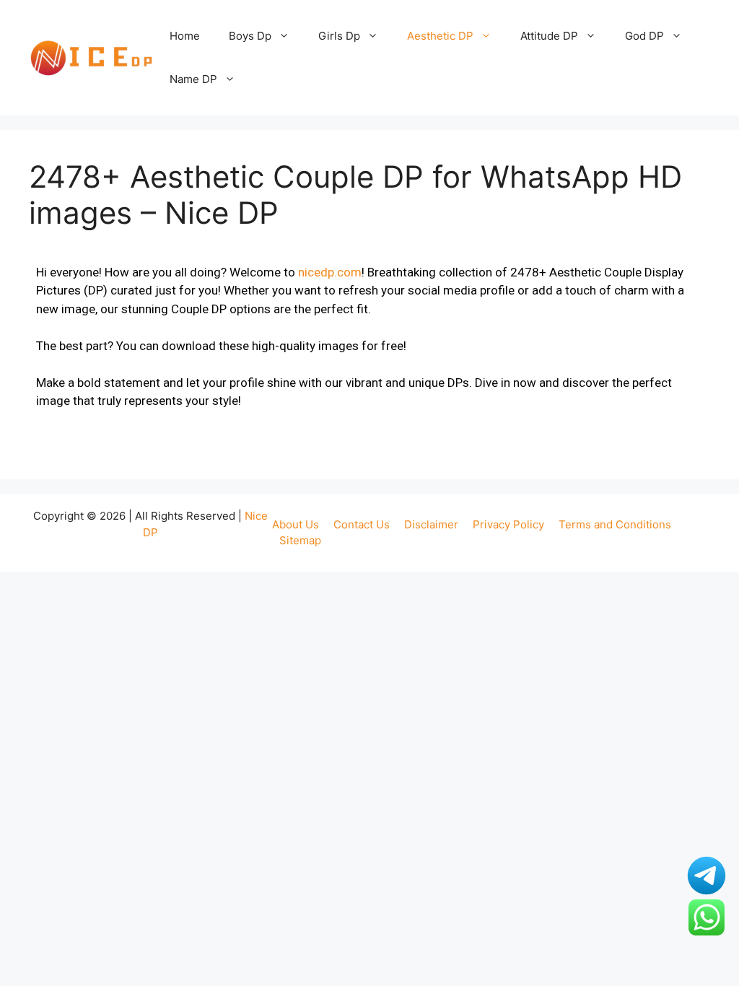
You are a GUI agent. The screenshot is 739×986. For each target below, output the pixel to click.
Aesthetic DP (440, 36)
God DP (644, 36)
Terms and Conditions (615, 524)
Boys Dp (250, 36)
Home (185, 36)
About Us (295, 524)
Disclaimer (431, 524)
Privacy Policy (508, 524)
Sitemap (300, 540)
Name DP (193, 79)
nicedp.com (330, 272)
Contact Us (361, 524)
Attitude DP (549, 36)
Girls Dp (339, 36)
